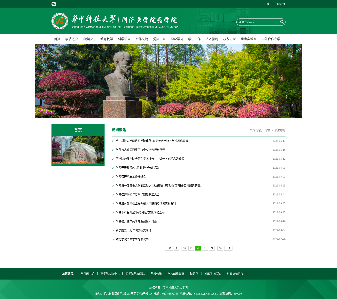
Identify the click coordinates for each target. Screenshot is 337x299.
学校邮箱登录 (176, 273)
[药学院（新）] (114, 27)
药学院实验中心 (110, 273)
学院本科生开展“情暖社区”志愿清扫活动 (140, 212)
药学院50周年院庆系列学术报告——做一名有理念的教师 (150, 158)
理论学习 (177, 39)
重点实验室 (248, 39)
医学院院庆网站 (135, 273)
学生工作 (194, 39)
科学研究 (124, 39)
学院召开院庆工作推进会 (131, 176)
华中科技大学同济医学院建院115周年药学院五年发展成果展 (152, 140)
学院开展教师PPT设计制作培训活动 (137, 167)
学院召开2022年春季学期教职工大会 (138, 194)
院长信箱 (156, 273)
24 (212, 248)
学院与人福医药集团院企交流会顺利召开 (140, 149)
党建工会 (159, 39)
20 (184, 248)
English (281, 4)
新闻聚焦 (280, 130)
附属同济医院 (212, 273)
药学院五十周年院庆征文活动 (133, 230)
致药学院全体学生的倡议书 (132, 239)
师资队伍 (89, 39)
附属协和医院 (235, 273)
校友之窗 (229, 39)
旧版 (266, 4)
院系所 (194, 273)
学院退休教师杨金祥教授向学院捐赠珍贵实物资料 (146, 203)
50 (220, 248)
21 (191, 248)
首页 (57, 39)
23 (205, 248)
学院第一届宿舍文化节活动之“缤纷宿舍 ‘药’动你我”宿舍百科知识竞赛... (159, 185)
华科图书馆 (87, 273)
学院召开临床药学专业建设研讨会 (136, 221)
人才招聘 (212, 39)
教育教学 (106, 39)
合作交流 (142, 39)
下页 (228, 248)
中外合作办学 (271, 39)
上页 (169, 248)
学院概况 (71, 39)
